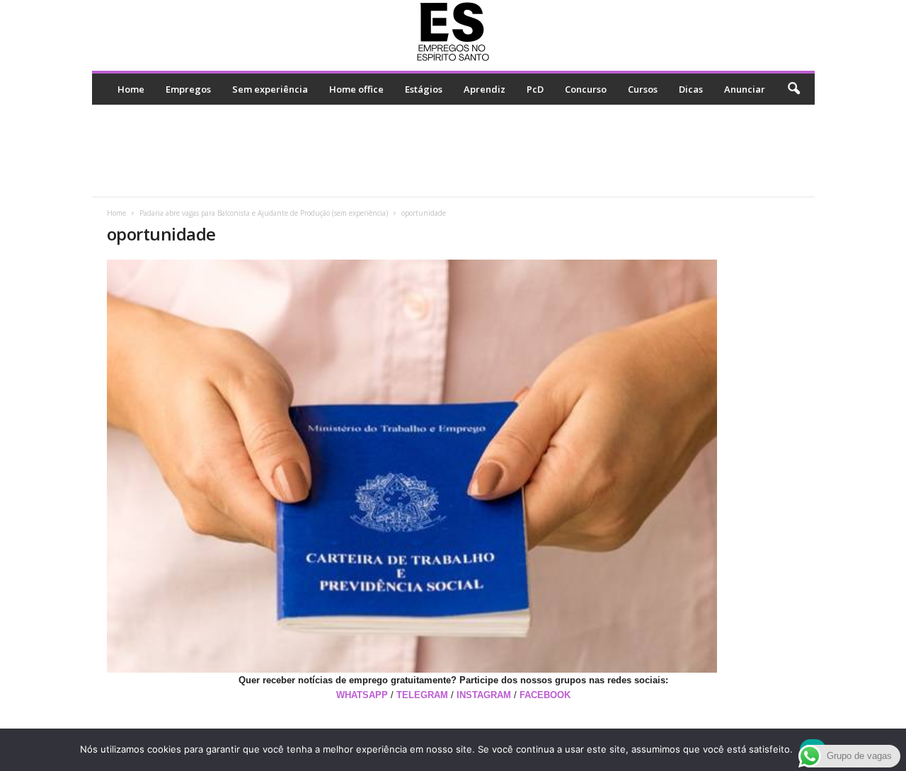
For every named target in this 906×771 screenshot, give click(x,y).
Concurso (586, 89)
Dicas (691, 89)
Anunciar (744, 89)
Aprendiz (484, 89)
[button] (793, 89)
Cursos (643, 89)
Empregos (188, 89)
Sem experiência (270, 89)
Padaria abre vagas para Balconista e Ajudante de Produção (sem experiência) (263, 213)
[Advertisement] (453, 150)
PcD (535, 89)
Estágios (423, 89)
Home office (356, 89)
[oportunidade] (454, 466)
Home (130, 89)
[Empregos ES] (453, 32)
